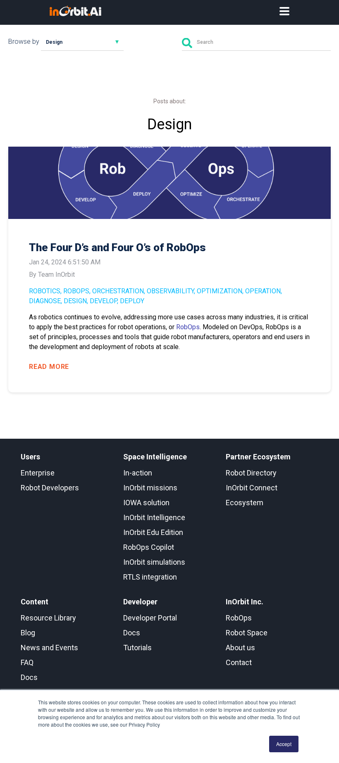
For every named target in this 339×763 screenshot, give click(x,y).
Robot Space (246, 632)
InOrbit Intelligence (154, 517)
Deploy (132, 301)
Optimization (219, 291)
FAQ (27, 662)
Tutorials (137, 647)
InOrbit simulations (154, 562)
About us (240, 647)
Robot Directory (251, 472)
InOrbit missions (150, 487)
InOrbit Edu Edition (153, 532)
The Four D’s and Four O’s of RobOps (117, 247)
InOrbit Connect (251, 487)
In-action (137, 472)
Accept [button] (283, 743)
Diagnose (45, 301)
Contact (239, 662)
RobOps (76, 291)
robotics (44, 291)
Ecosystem (244, 502)
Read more (49, 367)
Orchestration (118, 291)
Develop (103, 301)
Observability (170, 291)
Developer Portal (150, 617)
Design (75, 301)
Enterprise (38, 472)
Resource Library (48, 617)
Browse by (23, 41)
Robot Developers (50, 487)
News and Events (49, 647)
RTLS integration (150, 577)
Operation (263, 291)
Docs (29, 677)
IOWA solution (146, 502)
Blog (28, 632)
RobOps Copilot (148, 547)
